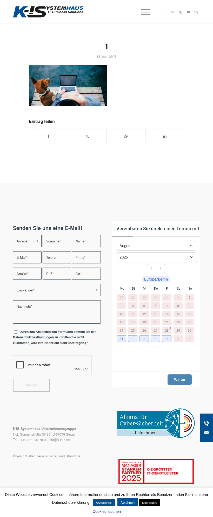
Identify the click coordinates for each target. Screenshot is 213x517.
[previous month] (151, 268)
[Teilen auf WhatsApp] (126, 136)
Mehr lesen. (149, 502)
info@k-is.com (59, 439)
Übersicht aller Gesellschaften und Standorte (46, 455)
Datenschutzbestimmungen (33, 337)
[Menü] (143, 12)
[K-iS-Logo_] (48, 12)
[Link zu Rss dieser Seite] (173, 12)
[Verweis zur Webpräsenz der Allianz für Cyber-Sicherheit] (156, 436)
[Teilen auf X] (87, 136)
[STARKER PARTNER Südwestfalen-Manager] (156, 482)
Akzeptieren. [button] (104, 502)
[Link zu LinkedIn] (196, 12)
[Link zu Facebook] (165, 12)
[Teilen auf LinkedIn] (164, 136)
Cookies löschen (106, 511)
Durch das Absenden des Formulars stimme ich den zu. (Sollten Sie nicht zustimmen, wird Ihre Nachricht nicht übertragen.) (54, 337)
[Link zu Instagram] (180, 12)
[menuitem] (143, 12)
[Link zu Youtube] (188, 12)
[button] (122, 339)
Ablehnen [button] (128, 502)
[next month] (160, 268)
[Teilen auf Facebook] (48, 136)
